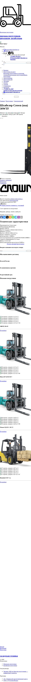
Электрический (13, 200)
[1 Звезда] (9, 113)
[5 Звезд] (9, 114)
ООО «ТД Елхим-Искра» (10, 680)
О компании (7, 86)
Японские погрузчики (10, 664)
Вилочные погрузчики (6, 32)
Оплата (5, 82)
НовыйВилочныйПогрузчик (3, 648)
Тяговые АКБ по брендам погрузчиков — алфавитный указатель (15, 672)
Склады (5, 84)
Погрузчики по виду (9, 72)
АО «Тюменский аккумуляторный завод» (15, 679)
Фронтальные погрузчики (16, 75)
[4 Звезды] (3, 114)
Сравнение (3, 183)
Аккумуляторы (7, 78)
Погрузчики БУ (8, 79)
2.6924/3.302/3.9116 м (16, 199)
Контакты (6, 87)
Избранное (3, 182)
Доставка (6, 81)
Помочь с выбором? (6, 180)
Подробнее (3, 330)
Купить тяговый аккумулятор (15, 244)
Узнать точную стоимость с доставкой (12, 205)
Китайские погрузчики (10, 665)
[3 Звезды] (21, 113)
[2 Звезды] (15, 113)
